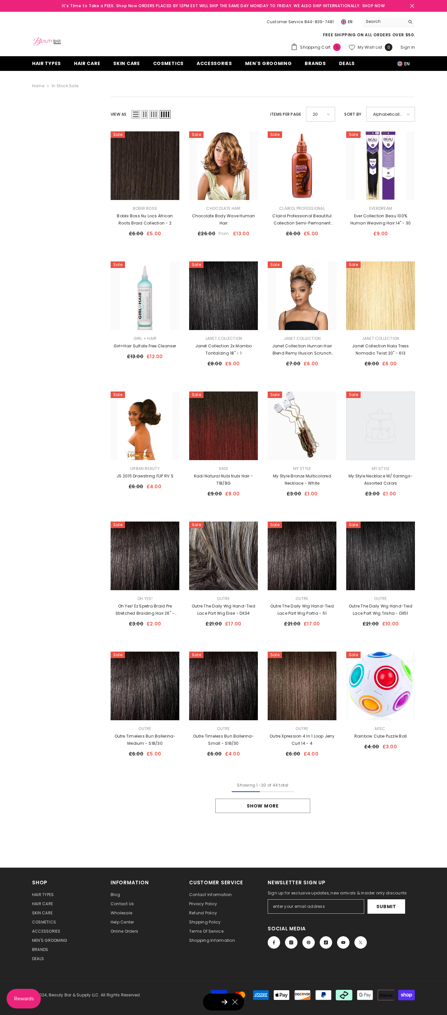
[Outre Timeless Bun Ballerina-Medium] (145, 686)
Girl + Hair (145, 338)
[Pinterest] (308, 942)
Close (412, 6)
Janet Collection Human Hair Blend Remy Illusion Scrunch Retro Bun (302, 350)
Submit (386, 906)
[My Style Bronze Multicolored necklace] (302, 425)
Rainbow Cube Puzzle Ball (380, 736)
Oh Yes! (144, 598)
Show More (262, 806)
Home (38, 86)
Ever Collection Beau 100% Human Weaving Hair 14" (380, 219)
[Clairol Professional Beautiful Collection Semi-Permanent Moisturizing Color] (302, 165)
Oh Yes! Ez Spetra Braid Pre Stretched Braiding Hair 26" (145, 610)
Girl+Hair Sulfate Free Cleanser (145, 346)
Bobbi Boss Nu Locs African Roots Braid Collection (145, 219)
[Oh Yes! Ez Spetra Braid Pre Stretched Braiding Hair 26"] (145, 556)
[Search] (389, 22)
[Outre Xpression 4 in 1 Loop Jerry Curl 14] (302, 686)
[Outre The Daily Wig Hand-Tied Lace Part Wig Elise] (223, 556)
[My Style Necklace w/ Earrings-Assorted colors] (380, 425)
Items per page (285, 114)
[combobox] (384, 21)
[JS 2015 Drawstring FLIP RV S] (145, 425)
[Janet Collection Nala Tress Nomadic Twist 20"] (380, 295)
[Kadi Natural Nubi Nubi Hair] (223, 425)
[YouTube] (343, 942)
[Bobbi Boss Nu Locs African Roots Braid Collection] (145, 165)
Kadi (223, 468)
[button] (136, 114)
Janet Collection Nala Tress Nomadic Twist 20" (380, 349)
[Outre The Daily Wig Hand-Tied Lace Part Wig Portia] (302, 556)
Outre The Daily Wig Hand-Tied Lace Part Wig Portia (302, 609)
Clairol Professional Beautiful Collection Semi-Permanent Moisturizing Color (302, 220)
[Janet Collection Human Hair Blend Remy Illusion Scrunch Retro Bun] (302, 295)
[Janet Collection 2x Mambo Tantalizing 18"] (223, 295)
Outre (223, 598)
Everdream (380, 208)
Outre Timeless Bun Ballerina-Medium (145, 739)
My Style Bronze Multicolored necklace (302, 479)
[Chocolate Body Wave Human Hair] (223, 165)
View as (119, 114)
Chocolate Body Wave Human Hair (223, 219)
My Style (302, 468)
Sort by (352, 114)
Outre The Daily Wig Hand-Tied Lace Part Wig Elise (223, 609)
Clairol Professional (302, 208)
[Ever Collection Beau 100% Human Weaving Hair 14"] (380, 165)
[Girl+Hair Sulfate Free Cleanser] (145, 295)
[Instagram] (291, 942)
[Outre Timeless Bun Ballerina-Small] (223, 686)
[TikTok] (326, 942)
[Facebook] (274, 942)
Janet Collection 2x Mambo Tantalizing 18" (223, 349)
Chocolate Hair (223, 208)
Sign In (408, 47)
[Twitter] (360, 942)
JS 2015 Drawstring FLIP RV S (144, 476)
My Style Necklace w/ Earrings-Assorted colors (381, 479)
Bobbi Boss (145, 208)
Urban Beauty (145, 468)
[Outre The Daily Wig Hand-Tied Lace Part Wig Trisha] (380, 556)
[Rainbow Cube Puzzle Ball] (380, 686)
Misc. (380, 728)
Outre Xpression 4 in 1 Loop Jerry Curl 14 (302, 739)
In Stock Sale (65, 86)
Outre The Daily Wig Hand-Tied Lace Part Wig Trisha (380, 609)
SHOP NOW (373, 5)
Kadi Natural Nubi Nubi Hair (223, 479)
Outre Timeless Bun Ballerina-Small (223, 739)
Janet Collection (223, 338)
